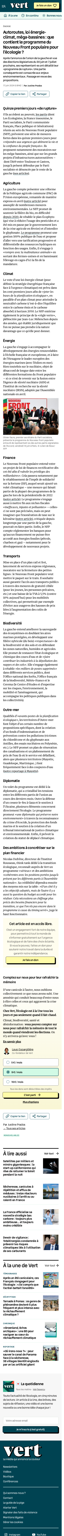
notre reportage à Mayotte (20, 771)
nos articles (21, 173)
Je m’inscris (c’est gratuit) (30, 1429)
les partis (41, 114)
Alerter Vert (10, 1507)
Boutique (8, 1476)
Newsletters (10, 1467)
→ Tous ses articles (14, 1128)
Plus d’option (31, 1102)
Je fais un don (44, 5)
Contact (8, 1498)
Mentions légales (13, 1517)
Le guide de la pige (13, 1503)
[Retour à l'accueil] (19, 6)
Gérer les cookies (13, 1522)
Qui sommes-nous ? (14, 1493)
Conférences (10, 1481)
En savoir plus (12, 1041)
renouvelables (11, 1135)
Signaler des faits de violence (20, 1512)
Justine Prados (34, 85)
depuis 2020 (10, 217)
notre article (32, 201)
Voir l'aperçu (39, 1389)
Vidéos (7, 1471)
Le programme (30, 232)
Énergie (7, 26)
